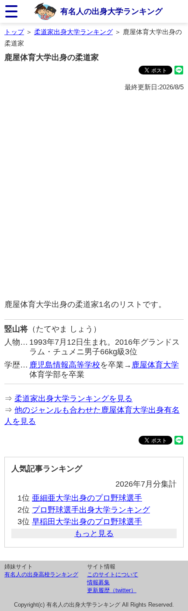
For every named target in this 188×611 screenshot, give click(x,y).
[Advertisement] (94, 196)
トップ (14, 31)
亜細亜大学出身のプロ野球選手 (87, 498)
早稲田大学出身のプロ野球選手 (87, 521)
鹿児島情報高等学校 (64, 364)
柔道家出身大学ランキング (73, 31)
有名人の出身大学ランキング (111, 11)
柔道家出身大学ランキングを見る (73, 398)
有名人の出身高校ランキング (41, 574)
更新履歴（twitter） (111, 590)
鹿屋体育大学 (155, 364)
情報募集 (98, 582)
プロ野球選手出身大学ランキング (91, 509)
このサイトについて (112, 574)
